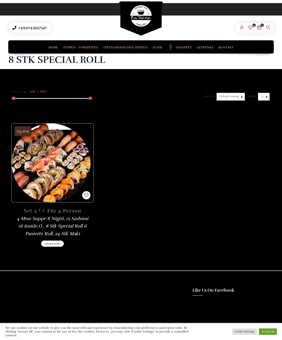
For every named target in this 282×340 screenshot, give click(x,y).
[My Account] (241, 27)
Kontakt (226, 47)
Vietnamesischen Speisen (125, 47)
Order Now (52, 243)
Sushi (157, 47)
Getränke (205, 47)
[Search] (267, 27)
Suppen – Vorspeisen (80, 47)
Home (53, 47)
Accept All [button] (267, 331)
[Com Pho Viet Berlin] (141, 16)
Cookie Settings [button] (244, 331)
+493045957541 (32, 27)
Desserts (183, 47)
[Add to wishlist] (86, 195)
